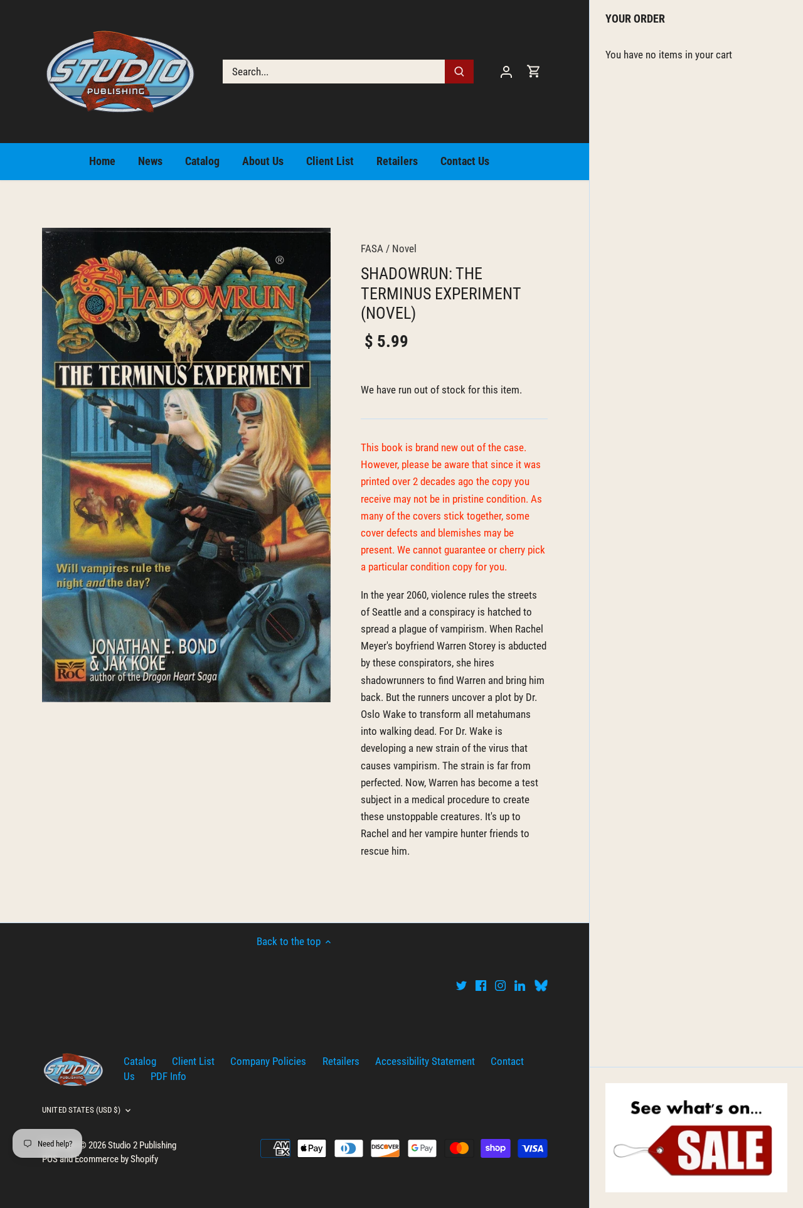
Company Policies (268, 1061)
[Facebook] (481, 985)
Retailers (340, 1061)
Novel (404, 248)
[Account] (506, 71)
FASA (372, 248)
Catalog (140, 1061)
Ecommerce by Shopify (116, 1159)
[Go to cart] (533, 71)
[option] (186, 465)
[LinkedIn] (519, 985)
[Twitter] (461, 985)
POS (50, 1159)
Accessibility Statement (425, 1061)
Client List (193, 1061)
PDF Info (168, 1076)
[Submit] (459, 71)
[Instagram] (500, 985)
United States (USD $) (81, 1109)
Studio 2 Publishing (142, 1145)
